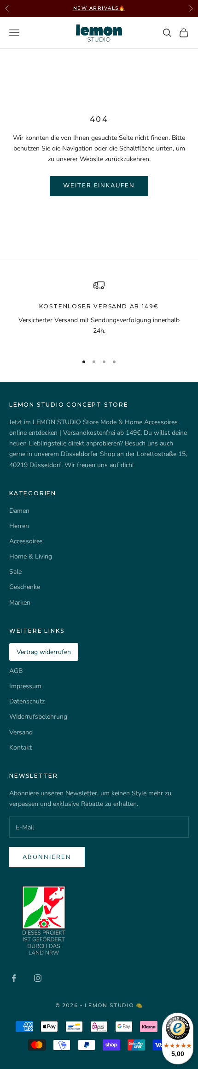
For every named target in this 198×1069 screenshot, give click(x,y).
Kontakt (20, 747)
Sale (15, 571)
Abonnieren (47, 857)
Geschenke (24, 587)
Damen (19, 510)
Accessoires (26, 541)
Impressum (25, 686)
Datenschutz (27, 701)
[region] (99, 313)
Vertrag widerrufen (44, 652)
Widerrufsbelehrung (38, 716)
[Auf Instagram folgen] (37, 978)
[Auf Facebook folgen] (13, 978)
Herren (19, 526)
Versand (21, 732)
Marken (19, 602)
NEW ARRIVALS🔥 (99, 8)
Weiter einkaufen (99, 185)
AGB (16, 671)
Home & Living (30, 556)
